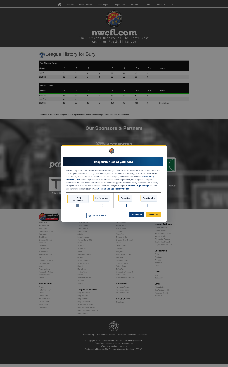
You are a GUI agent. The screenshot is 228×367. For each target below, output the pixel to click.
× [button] (160, 152)
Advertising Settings (138, 185)
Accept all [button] (153, 214)
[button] (97, 215)
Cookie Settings (106, 189)
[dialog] (114, 183)
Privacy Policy (122, 189)
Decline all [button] (137, 214)
